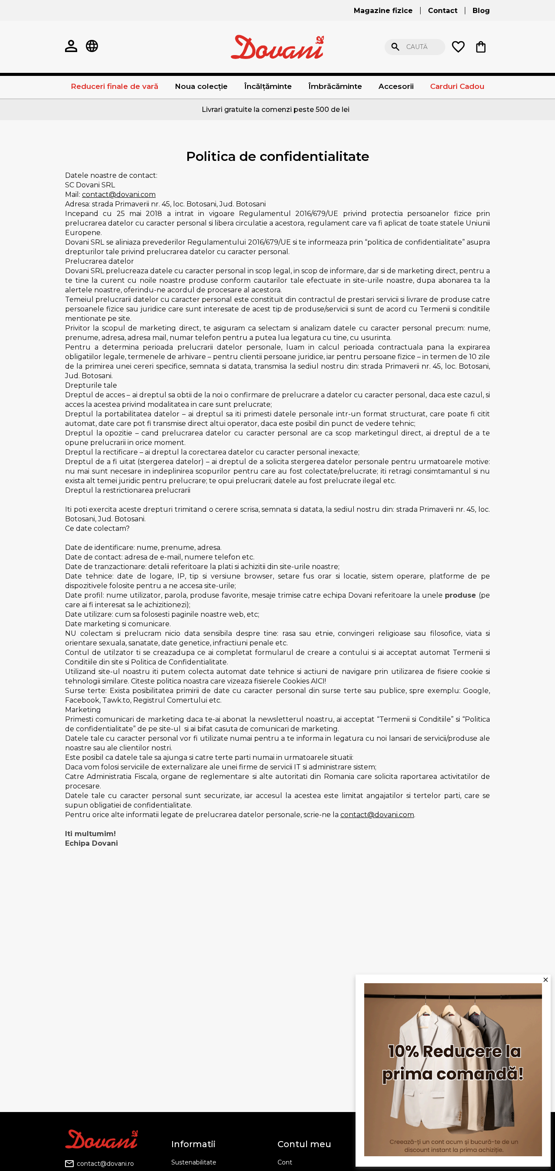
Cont (285, 1162)
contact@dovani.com (119, 194)
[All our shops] (92, 47)
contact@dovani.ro (105, 1164)
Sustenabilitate (193, 1162)
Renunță (535, 47)
